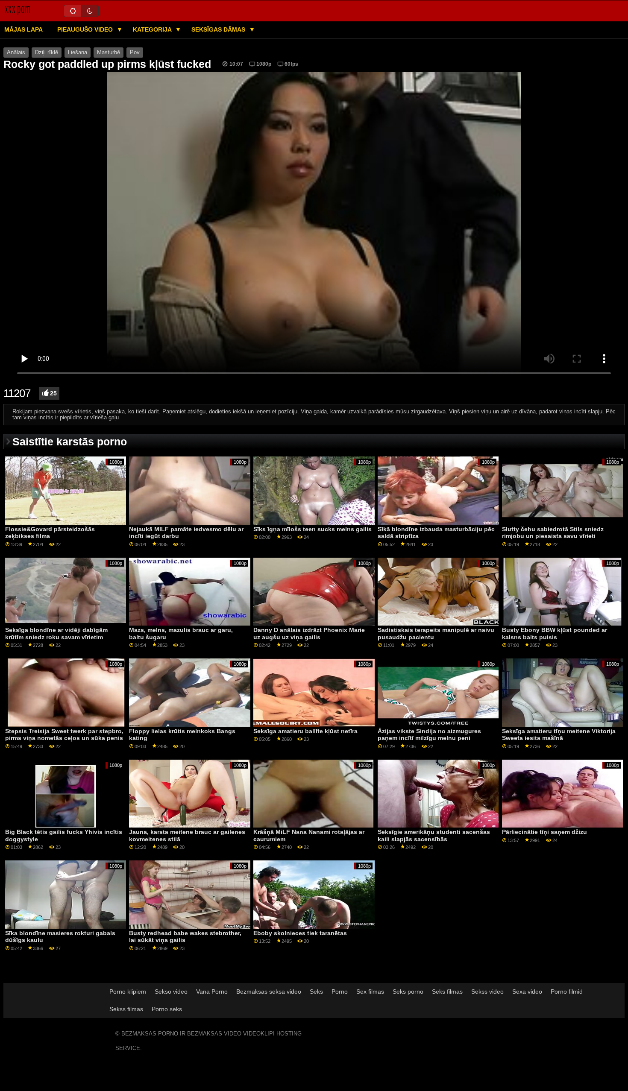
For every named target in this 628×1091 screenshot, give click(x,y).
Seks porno (408, 991)
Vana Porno (212, 991)
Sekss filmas (126, 1009)
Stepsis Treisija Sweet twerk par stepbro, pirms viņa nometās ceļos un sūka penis (64, 735)
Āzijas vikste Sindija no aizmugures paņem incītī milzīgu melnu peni (429, 735)
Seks (316, 991)
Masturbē (108, 53)
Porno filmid (567, 991)
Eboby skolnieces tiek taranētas (300, 933)
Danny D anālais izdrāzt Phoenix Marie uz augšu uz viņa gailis (309, 633)
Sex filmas (370, 991)
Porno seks (167, 1009)
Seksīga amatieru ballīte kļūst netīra (305, 731)
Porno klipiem (127, 991)
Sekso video (171, 991)
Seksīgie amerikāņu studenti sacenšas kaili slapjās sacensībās (434, 835)
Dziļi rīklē (46, 53)
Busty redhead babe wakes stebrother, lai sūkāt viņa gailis (185, 937)
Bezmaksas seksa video (268, 991)
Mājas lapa (23, 29)
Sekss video (487, 991)
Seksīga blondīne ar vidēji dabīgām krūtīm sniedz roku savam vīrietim (56, 633)
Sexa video (527, 991)
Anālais (16, 53)
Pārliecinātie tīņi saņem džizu (544, 831)
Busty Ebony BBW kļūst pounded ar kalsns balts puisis (554, 633)
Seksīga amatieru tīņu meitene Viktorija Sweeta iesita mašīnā (559, 735)
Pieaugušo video (85, 29)
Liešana (77, 53)
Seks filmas (447, 991)
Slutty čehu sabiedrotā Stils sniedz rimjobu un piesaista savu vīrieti (553, 533)
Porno (340, 991)
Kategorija (153, 29)
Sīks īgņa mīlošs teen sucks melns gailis (312, 529)
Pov (135, 53)
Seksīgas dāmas (219, 29)
